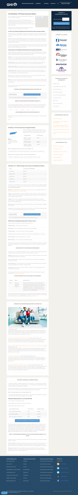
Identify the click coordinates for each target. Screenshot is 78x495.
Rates (58, 491)
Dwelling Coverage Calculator (58, 160)
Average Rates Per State (57, 148)
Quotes (54, 491)
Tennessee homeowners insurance (18, 273)
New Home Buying (26, 469)
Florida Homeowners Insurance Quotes (46, 461)
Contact (70, 491)
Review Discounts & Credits (11, 466)
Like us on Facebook (64, 480)
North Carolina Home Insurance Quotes (46, 466)
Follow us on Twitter (64, 468)
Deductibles (25, 461)
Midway (28, 109)
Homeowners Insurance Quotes (58, 146)
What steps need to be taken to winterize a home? (61, 129)
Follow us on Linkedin (65, 472)
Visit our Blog (63, 463)
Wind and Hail (25, 472)
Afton (33, 109)
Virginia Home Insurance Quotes (45, 475)
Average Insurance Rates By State (12, 475)
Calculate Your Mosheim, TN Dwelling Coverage (27, 420)
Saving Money (25, 475)
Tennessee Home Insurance (28, 3)
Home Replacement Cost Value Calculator (60, 151)
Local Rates (38, 3)
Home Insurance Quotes (10, 461)
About (63, 491)
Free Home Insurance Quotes (45, 480)
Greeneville (22, 109)
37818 (9, 119)
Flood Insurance (26, 480)
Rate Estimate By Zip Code (11, 480)
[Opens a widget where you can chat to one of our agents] (4, 493)
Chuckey (16, 109)
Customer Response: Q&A (10, 472)
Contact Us (52, 3)
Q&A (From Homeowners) (57, 157)
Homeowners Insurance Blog (58, 154)
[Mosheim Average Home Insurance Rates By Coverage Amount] (13, 133)
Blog (60, 491)
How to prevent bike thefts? (57, 118)
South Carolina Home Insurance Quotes (46, 469)
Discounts (46, 3)
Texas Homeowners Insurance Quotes (46, 472)
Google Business (64, 476)
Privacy (66, 491)
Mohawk (11, 109)
